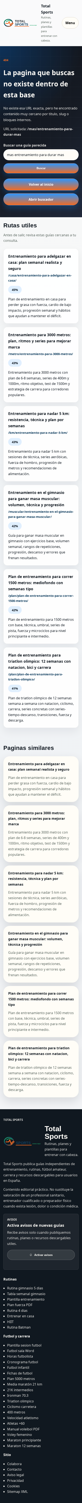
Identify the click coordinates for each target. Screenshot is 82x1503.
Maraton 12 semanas (24, 1446)
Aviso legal (15, 1475)
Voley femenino (19, 1434)
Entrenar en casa (20, 1316)
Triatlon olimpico (20, 1401)
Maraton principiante (24, 1440)
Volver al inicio (41, 184)
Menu (70, 23)
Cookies (13, 1486)
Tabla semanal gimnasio (26, 1293)
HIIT (10, 1321)
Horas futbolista (20, 1356)
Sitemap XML (17, 1491)
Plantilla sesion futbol (24, 1345)
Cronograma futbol (22, 1362)
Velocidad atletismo (22, 1418)
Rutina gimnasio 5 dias (25, 1288)
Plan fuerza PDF (19, 1305)
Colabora (14, 1464)
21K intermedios (20, 1390)
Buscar (41, 168)
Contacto (14, 1469)
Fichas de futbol (19, 1373)
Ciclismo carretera (21, 1406)
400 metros (16, 1412)
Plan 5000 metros (21, 1378)
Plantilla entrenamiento (26, 1299)
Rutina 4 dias (17, 1310)
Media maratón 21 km (24, 1384)
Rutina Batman (19, 1327)
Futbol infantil (18, 1367)
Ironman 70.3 (17, 1395)
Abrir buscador (41, 199)
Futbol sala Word (20, 1350)
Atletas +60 (16, 1423)
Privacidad (15, 1480)
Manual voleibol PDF (23, 1429)
